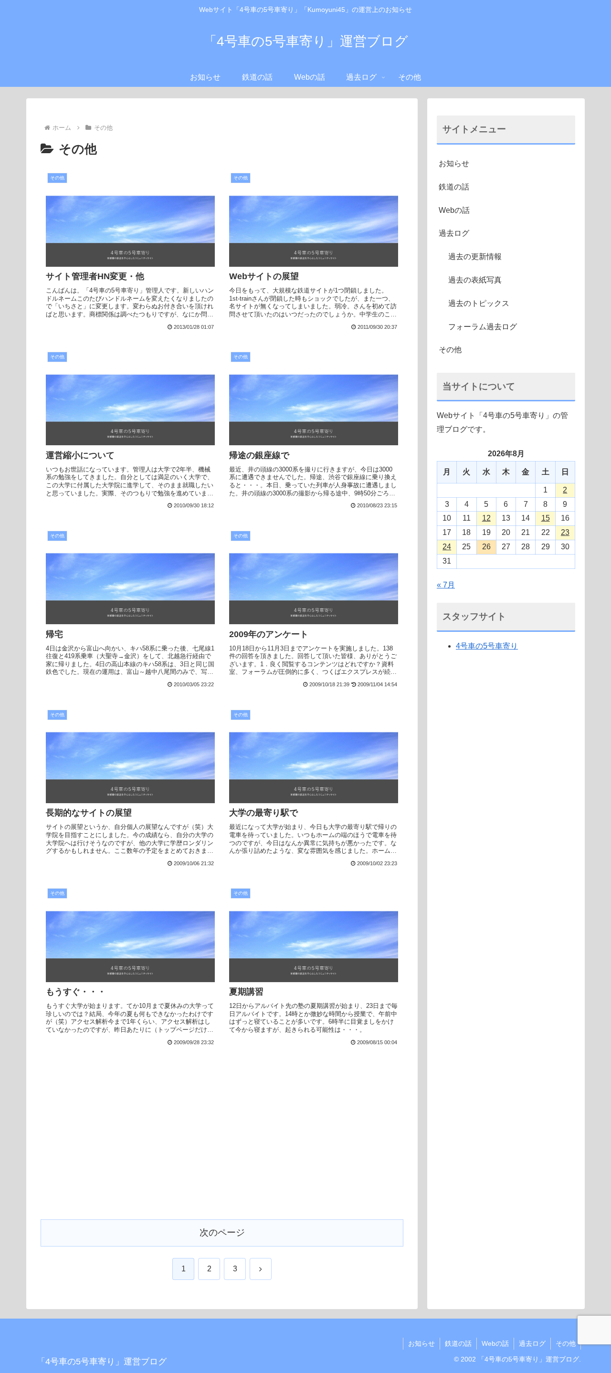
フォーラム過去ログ (482, 327)
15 (545, 518)
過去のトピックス (478, 303)
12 (486, 518)
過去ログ (454, 233)
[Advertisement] (222, 1141)
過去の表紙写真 (475, 280)
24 (446, 547)
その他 (450, 350)
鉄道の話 (454, 187)
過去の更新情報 (475, 256)
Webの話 (454, 210)
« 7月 (446, 585)
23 (565, 532)
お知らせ (454, 163)
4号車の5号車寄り (487, 646)
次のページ (222, 1232)
